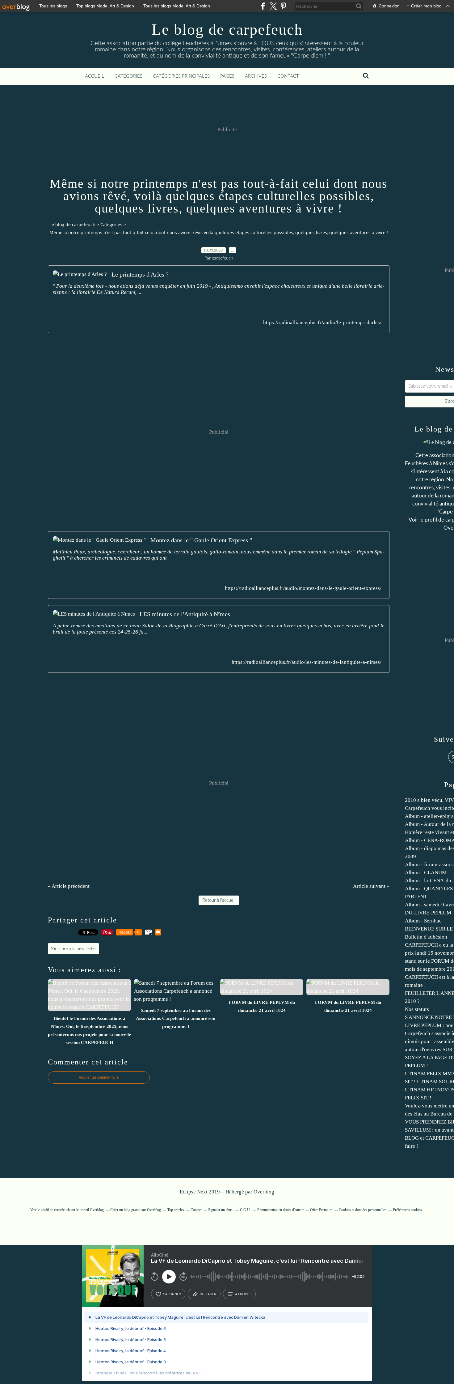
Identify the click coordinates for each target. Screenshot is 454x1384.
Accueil (94, 76)
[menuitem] (94, 76)
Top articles (175, 1210)
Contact (288, 76)
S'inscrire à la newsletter (73, 949)
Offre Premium (321, 1210)
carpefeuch (62, 1210)
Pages (227, 76)
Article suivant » (371, 886)
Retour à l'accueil (218, 900)
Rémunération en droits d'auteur (280, 1210)
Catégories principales (181, 76)
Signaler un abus (220, 1210)
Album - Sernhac (423, 921)
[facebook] (263, 6)
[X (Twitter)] (273, 6)
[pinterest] (283, 6)
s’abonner (172, 1294)
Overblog (264, 1192)
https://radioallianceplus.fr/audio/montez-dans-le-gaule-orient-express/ (303, 588)
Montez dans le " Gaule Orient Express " (201, 540)
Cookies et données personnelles (362, 1210)
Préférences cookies (407, 1210)
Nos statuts (417, 1009)
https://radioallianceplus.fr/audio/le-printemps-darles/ (322, 322)
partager (208, 1294)
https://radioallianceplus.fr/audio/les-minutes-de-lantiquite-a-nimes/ (306, 662)
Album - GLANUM (426, 872)
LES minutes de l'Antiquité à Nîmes (185, 614)
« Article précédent (69, 886)
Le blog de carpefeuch (227, 29)
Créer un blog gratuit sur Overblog (135, 1210)
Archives (256, 76)
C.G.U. (245, 1210)
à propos (243, 1294)
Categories (111, 224)
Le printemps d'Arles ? (140, 274)
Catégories (128, 76)
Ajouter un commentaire (99, 1077)
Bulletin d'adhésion (426, 937)
